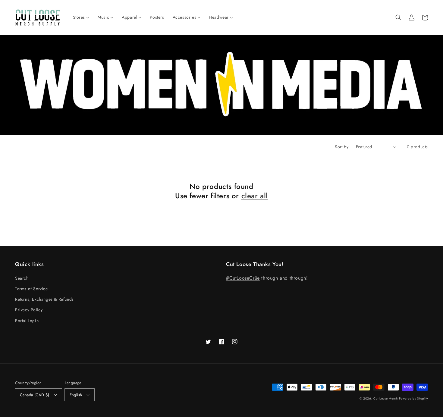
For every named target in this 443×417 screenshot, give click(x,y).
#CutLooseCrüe (243, 277)
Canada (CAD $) (34, 395)
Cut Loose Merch (385, 398)
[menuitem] (81, 17)
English (76, 395)
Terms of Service (31, 289)
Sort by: (342, 147)
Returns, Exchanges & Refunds (44, 299)
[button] (398, 17)
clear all (254, 195)
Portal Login (27, 321)
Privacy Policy (28, 310)
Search (22, 278)
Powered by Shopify (413, 398)
